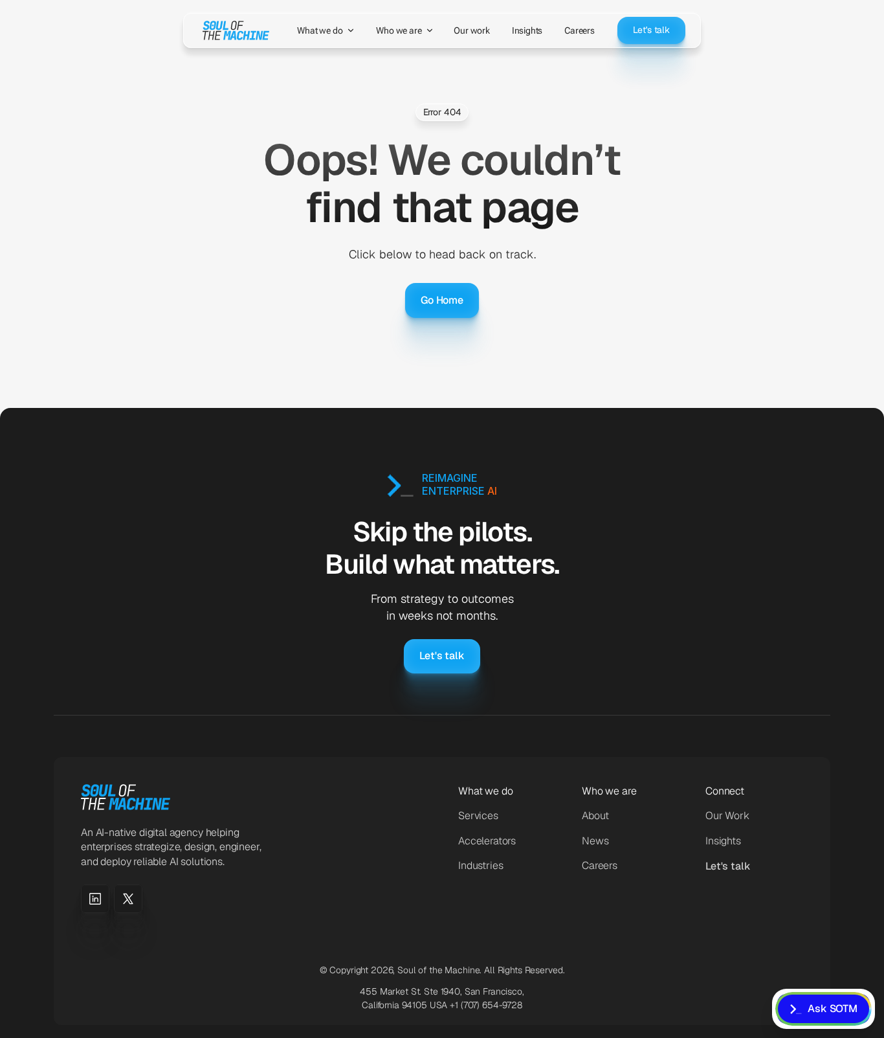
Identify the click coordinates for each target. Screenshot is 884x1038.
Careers (599, 865)
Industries (480, 865)
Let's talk (727, 866)
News (595, 841)
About (595, 815)
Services (478, 815)
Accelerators (487, 841)
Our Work (727, 815)
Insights (723, 841)
